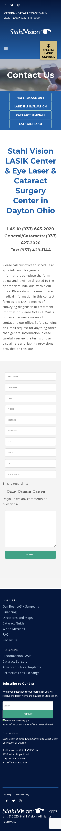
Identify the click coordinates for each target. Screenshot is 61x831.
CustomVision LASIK (17, 656)
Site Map (7, 794)
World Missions (14, 629)
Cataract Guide (13, 623)
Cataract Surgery (15, 661)
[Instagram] (18, 5)
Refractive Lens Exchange (21, 673)
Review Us (10, 640)
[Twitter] (11, 5)
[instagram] (20, 800)
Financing (10, 612)
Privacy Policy (22, 794)
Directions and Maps (18, 618)
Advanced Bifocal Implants (22, 667)
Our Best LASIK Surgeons (21, 606)
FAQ (5, 634)
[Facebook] (5, 5)
